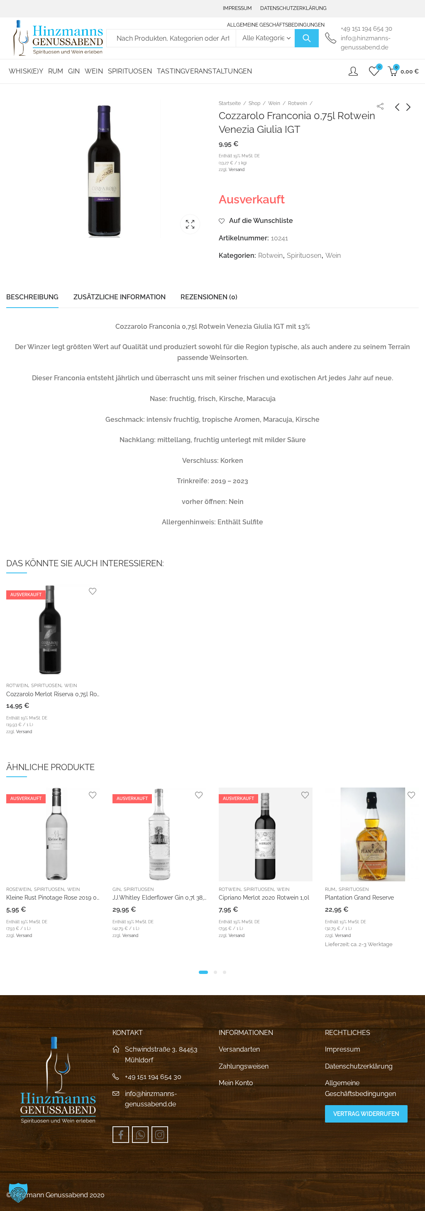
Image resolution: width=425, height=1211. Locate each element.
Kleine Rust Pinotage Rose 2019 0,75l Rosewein (69, 897)
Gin (116, 889)
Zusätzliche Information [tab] (119, 297)
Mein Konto (236, 1083)
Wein (274, 103)
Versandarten (239, 1049)
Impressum (342, 1049)
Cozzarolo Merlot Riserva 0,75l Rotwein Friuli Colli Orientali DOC (92, 694)
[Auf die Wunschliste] (92, 591)
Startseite (230, 103)
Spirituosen (304, 255)
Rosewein (18, 889)
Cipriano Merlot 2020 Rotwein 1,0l (264, 897)
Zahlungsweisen (244, 1066)
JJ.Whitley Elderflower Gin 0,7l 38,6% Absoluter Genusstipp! (192, 897)
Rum (330, 889)
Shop (254, 103)
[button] (203, 972)
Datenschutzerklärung (359, 1066)
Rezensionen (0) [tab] (209, 297)
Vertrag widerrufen (366, 1114)
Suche (307, 38)
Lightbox (190, 224)
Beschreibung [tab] (32, 297)
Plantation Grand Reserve (359, 897)
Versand (236, 169)
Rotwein (297, 103)
